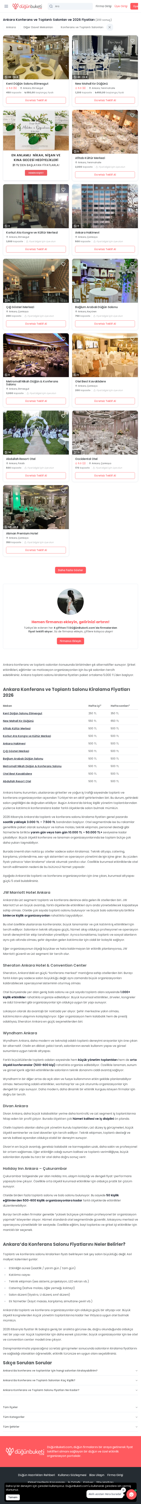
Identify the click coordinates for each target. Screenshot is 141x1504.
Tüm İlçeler (10, 1407)
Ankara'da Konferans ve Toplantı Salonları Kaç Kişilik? (39, 1380)
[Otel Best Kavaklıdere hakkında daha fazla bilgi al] (105, 355)
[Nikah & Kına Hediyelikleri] (36, 145)
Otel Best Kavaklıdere (90, 381)
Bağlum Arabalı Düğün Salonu (96, 307)
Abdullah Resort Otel (20, 459)
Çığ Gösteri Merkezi (20, 307)
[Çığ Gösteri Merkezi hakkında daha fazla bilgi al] (36, 281)
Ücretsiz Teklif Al (36, 100)
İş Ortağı (74, 1482)
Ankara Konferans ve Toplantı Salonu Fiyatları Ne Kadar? (41, 1390)
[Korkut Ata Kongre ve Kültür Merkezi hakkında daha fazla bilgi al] (36, 206)
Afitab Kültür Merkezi (90, 158)
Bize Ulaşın (96, 1475)
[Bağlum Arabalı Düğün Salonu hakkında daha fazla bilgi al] (105, 281)
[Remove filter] (109, 27)
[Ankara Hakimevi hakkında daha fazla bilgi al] (105, 206)
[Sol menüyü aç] (6, 6)
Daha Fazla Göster (70, 570)
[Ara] (70, 6)
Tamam (12, 1497)
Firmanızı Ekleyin (70, 641)
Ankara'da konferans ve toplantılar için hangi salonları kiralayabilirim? (50, 1370)
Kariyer (88, 1482)
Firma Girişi (103, 6)
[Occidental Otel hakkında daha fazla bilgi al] (105, 433)
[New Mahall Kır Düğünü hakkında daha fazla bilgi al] (105, 57)
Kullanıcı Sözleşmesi (72, 1475)
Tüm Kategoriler (14, 1417)
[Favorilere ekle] (63, 41)
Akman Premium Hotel (22, 533)
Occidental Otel (86, 459)
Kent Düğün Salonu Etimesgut (27, 83)
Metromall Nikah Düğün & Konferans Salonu (32, 383)
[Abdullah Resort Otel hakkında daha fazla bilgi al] (36, 433)
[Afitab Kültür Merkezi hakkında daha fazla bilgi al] (105, 132)
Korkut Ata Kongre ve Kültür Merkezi (32, 232)
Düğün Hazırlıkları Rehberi (36, 1475)
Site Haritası (104, 1482)
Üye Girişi (120, 6)
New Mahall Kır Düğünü (91, 83)
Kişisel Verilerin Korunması (46, 1482)
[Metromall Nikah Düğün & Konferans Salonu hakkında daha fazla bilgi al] (36, 355)
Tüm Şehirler (11, 1427)
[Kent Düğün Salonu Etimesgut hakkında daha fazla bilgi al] (36, 57)
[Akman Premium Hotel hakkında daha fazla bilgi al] (36, 507)
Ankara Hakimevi (87, 232)
